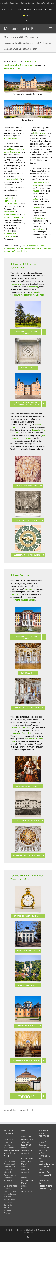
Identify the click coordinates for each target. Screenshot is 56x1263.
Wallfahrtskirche (39, 218)
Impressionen (16, 284)
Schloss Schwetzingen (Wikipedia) (27, 1150)
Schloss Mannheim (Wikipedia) (25, 1169)
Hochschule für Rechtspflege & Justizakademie (10, 201)
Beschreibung (32, 287)
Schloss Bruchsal (13, 68)
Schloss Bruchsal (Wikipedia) (25, 1188)
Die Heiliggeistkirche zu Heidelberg (45, 1186)
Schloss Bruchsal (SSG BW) (27, 1180)
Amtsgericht (9, 212)
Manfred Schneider (11, 138)
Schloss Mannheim (11, 179)
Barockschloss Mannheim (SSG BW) (27, 1161)
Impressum (28, 1233)
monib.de (7, 1156)
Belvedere (36, 191)
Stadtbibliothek (10, 214)
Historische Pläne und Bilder (22, 733)
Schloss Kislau (38, 229)
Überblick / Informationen (21, 728)
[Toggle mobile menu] (50, 28)
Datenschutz (43, 1230)
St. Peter (36, 199)
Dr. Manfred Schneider (26, 1230)
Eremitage (37, 207)
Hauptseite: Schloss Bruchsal (23, 600)
